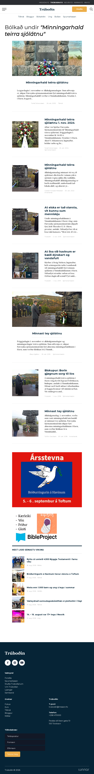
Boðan (57, 16)
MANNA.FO (78, 2)
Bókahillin (41, 16)
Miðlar (7, 716)
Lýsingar (8, 690)
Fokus (7, 704)
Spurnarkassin (69, 16)
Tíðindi (21, 16)
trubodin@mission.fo (58, 707)
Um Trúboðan (11, 687)
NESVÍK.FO (68, 2)
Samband (9, 693)
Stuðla (79, 9)
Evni (7, 707)
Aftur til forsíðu (22, 9)
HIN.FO (87, 2)
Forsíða (8, 678)
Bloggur (30, 16)
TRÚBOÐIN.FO (56, 2)
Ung (50, 16)
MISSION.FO (44, 2)
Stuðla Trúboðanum (14, 684)
